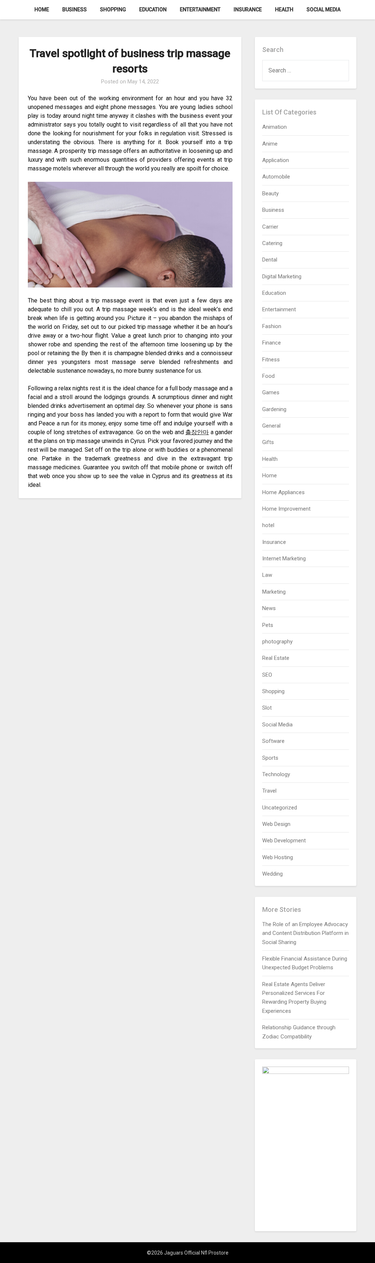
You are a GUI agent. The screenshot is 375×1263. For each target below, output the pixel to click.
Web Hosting (277, 857)
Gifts (268, 442)
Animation (274, 127)
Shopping (113, 9)
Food (268, 376)
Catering (272, 243)
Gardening (274, 409)
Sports (270, 758)
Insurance (248, 9)
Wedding (272, 874)
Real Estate (275, 658)
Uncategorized (279, 807)
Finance (271, 342)
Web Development (284, 840)
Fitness (271, 359)
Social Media (324, 9)
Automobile (276, 176)
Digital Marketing (281, 276)
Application (275, 160)
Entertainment (200, 9)
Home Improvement (286, 508)
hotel (268, 525)
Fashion (271, 326)
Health (284, 9)
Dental (269, 259)
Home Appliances (283, 492)
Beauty (270, 193)
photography (277, 641)
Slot (267, 707)
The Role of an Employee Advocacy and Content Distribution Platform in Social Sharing (305, 933)
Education (153, 9)
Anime (270, 143)
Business (74, 9)
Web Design (276, 824)
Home (41, 9)
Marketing (274, 592)
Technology (276, 774)
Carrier (270, 226)
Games (270, 392)
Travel (269, 791)
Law (267, 575)
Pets (267, 625)
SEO (267, 675)
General (271, 425)
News (269, 608)
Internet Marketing (284, 558)
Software (273, 741)
